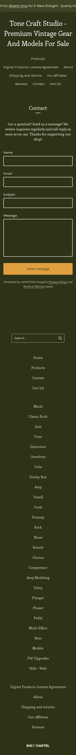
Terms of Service (34, 286)
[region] (38, 6)
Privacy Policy (57, 282)
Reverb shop (14, 6)
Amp (38, 487)
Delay (38, 587)
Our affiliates (57, 75)
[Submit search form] (60, 338)
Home (38, 357)
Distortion (38, 446)
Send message (38, 269)
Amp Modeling (38, 577)
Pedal (38, 618)
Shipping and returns (25, 75)
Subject (9, 194)
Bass (38, 638)
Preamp (38, 517)
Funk (38, 507)
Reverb (38, 547)
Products (38, 59)
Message (10, 215)
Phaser (38, 608)
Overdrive (38, 456)
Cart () (55, 84)
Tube (38, 467)
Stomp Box (38, 477)
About (68, 67)
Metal (38, 406)
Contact (39, 84)
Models (38, 648)
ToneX (38, 497)
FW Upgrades (38, 658)
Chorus (38, 557)
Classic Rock (38, 416)
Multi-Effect (38, 628)
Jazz (38, 426)
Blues (38, 537)
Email (7, 173)
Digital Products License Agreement (30, 67)
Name (7, 152)
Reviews (21, 84)
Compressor (38, 567)
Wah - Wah (38, 668)
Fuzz (38, 436)
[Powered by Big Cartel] (38, 746)
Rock (38, 527)
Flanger (38, 597)
